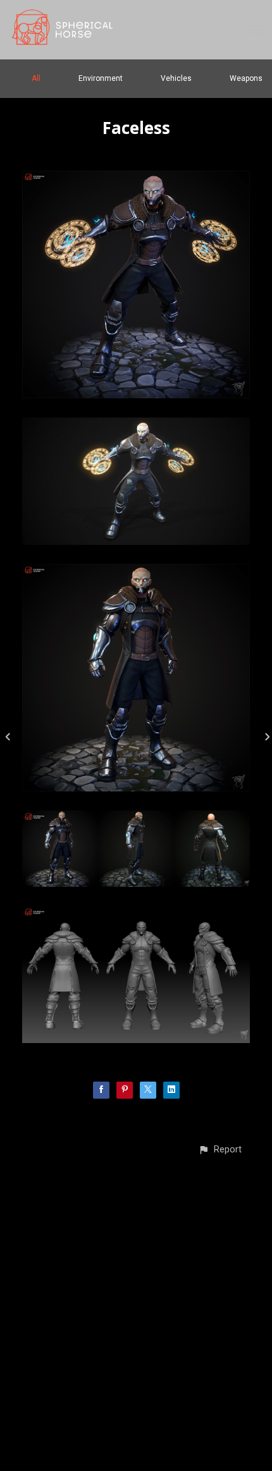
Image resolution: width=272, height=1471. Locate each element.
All (36, 78)
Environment (100, 78)
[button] (220, 1150)
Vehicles (176, 78)
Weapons (246, 78)
